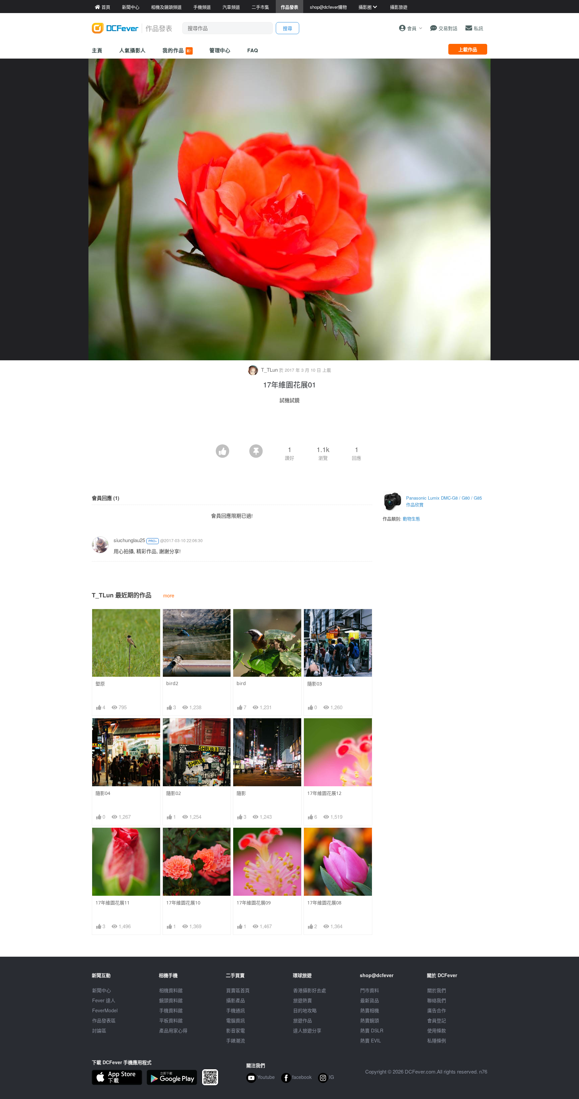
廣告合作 (436, 1010)
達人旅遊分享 (307, 1030)
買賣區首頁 (238, 990)
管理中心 (220, 50)
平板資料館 (171, 1020)
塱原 (100, 683)
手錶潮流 (235, 1040)
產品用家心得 (173, 1030)
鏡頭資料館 (171, 1000)
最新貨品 (369, 1000)
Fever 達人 (103, 1000)
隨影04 (102, 793)
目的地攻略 (305, 1010)
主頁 (97, 50)
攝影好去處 (309, 990)
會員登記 (436, 1020)
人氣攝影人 (132, 50)
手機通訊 (235, 1010)
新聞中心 (101, 990)
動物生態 (411, 518)
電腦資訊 (235, 1020)
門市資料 (369, 990)
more (168, 595)
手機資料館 (171, 1010)
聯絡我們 (436, 1000)
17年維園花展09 (254, 902)
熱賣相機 (369, 1010)
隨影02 (173, 793)
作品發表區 (104, 1020)
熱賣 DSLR (371, 1030)
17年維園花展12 (324, 793)
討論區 (99, 1030)
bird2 (172, 683)
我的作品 (177, 50)
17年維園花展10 (183, 902)
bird (241, 683)
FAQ (252, 50)
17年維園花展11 (112, 902)
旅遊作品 (302, 1020)
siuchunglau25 (129, 539)
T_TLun (269, 369)
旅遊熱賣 (302, 1000)
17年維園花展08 (324, 902)
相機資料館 (171, 990)
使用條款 (436, 1030)
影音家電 (235, 1030)
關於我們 (436, 990)
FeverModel (105, 1010)
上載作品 (467, 49)
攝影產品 (235, 1000)
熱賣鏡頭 (369, 1020)
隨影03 (314, 683)
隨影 (241, 793)
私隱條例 (436, 1040)
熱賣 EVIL (370, 1040)
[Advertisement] (289, 426)
